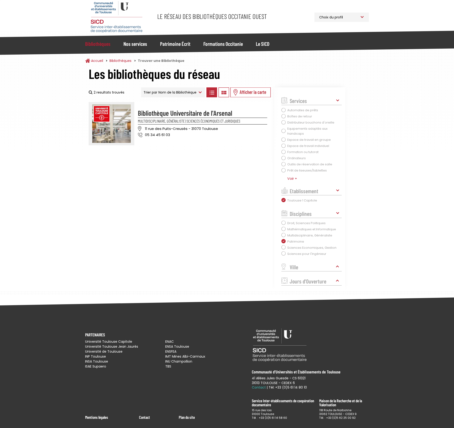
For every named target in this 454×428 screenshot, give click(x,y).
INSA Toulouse (96, 361)
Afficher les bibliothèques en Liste (211, 92)
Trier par (150, 92)
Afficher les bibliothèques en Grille (223, 92)
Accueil (97, 61)
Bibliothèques (97, 44)
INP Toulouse (95, 356)
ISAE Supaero (95, 366)
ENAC (169, 341)
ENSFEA (170, 351)
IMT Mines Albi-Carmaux (185, 356)
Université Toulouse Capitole (108, 341)
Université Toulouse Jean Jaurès (111, 346)
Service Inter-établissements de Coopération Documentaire (116, 17)
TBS (168, 366)
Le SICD (262, 44)
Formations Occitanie (223, 44)
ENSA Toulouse (177, 346)
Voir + (292, 178)
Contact (144, 417)
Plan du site (187, 417)
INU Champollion (178, 361)
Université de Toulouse (103, 351)
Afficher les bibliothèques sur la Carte (250, 92)
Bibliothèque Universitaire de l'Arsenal (185, 113)
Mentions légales (96, 417)
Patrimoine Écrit (175, 44)
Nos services (135, 44)
